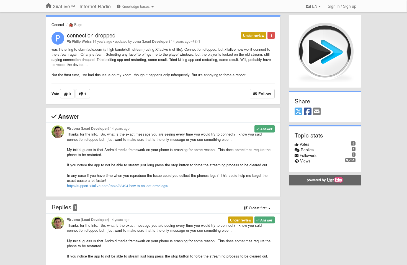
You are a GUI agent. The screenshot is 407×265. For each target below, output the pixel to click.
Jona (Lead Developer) (151, 41)
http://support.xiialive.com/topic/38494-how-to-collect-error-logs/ (117, 185)
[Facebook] (307, 111)
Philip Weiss (82, 41)
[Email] (317, 111)
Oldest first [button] (258, 207)
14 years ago (120, 128)
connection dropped (91, 35)
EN (314, 6)
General (57, 24)
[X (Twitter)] (298, 111)
